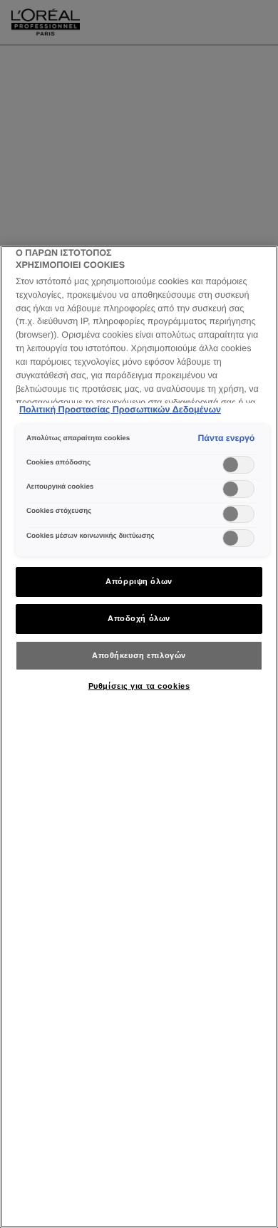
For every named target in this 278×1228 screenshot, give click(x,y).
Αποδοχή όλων (139, 618)
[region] (139, 737)
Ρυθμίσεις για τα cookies (139, 686)
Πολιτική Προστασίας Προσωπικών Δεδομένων (120, 410)
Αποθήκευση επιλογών (139, 655)
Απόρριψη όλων (138, 581)
